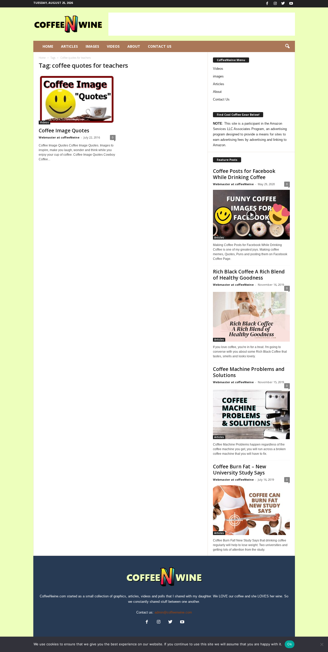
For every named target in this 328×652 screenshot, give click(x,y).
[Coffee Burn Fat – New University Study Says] (251, 510)
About (133, 46)
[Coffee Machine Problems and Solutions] (251, 413)
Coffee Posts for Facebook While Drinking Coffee (244, 174)
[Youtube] (291, 3)
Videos (113, 46)
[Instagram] (275, 3)
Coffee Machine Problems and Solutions (248, 372)
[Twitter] (283, 3)
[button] (287, 46)
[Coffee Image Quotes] (77, 99)
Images (92, 46)
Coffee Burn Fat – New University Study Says (239, 469)
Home (48, 46)
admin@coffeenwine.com (173, 612)
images (218, 76)
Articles (69, 46)
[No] (321, 644)
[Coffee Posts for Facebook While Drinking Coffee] (251, 215)
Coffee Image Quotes (64, 130)
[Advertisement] (201, 24)
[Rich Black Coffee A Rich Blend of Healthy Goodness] (251, 316)
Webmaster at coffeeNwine (59, 137)
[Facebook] (267, 3)
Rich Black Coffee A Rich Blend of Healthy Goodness (249, 274)
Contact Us (159, 46)
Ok (289, 644)
